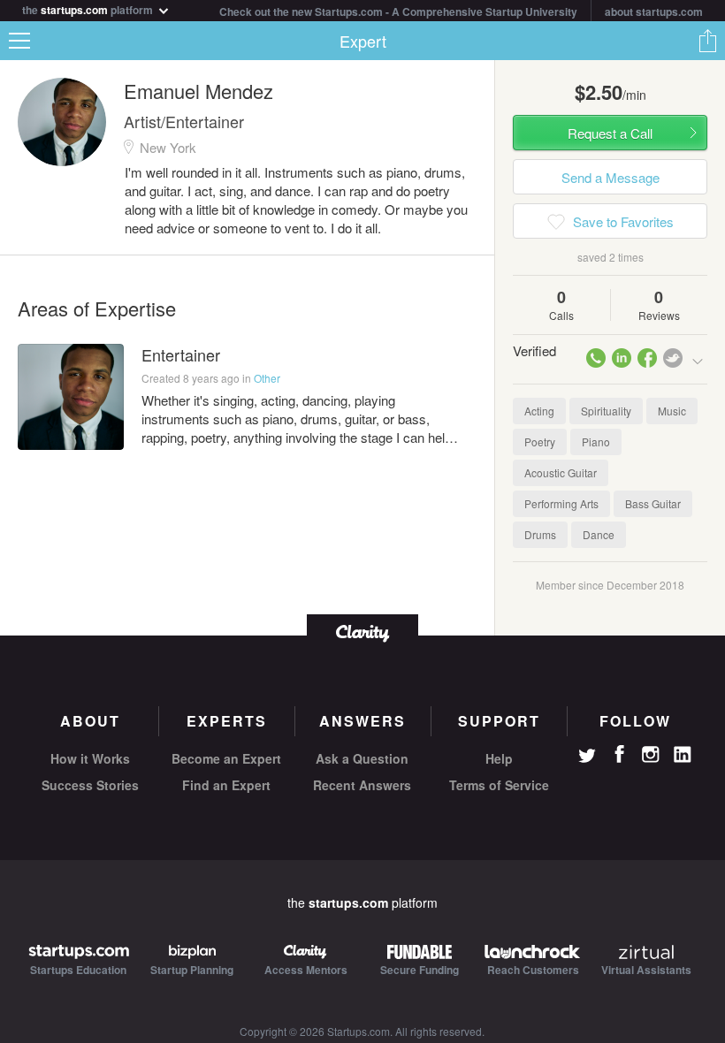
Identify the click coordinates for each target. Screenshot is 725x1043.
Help (499, 758)
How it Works (90, 758)
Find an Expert (226, 785)
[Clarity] (362, 631)
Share (707, 40)
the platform (89, 8)
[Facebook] (619, 754)
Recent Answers (362, 785)
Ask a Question (362, 758)
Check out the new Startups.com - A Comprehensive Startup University (398, 11)
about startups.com (654, 11)
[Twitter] (587, 757)
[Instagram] (651, 755)
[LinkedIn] (682, 755)
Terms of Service (499, 785)
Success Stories (90, 785)
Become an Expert (226, 758)
